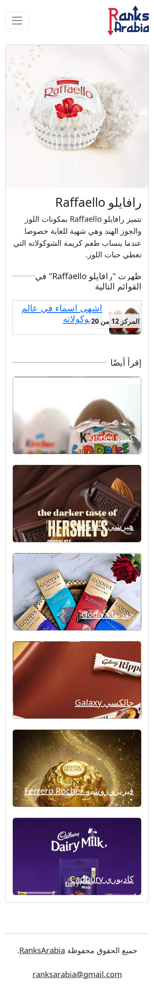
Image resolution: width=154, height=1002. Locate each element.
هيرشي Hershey (103, 526)
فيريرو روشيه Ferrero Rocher (79, 790)
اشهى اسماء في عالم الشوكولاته (61, 313)
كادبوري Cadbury (102, 879)
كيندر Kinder (111, 438)
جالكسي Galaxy (104, 702)
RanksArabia (42, 950)
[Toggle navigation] (17, 20)
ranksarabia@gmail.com (77, 974)
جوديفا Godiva (107, 614)
